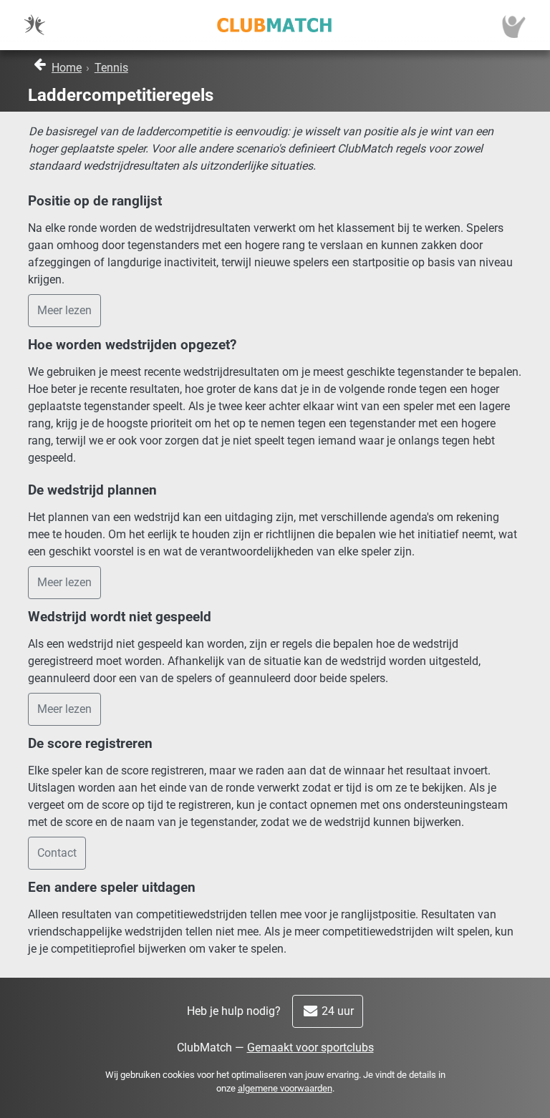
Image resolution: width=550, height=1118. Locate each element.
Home (67, 67)
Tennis (111, 67)
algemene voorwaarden (285, 1088)
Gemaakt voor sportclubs (310, 1047)
